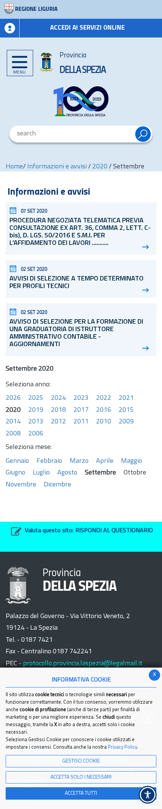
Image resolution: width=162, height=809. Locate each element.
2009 (126, 422)
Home (14, 167)
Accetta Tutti (81, 793)
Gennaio (17, 461)
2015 (126, 410)
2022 (103, 398)
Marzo (79, 461)
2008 (13, 434)
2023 (81, 398)
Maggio (131, 461)
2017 (81, 410)
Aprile (104, 461)
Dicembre (57, 485)
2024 (58, 398)
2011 (81, 422)
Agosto (67, 473)
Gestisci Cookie (81, 761)
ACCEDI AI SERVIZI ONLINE (87, 28)
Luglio (41, 473)
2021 (126, 398)
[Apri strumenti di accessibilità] (148, 795)
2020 (99, 167)
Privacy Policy (122, 747)
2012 (58, 422)
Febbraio (49, 461)
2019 (35, 410)
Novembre (21, 485)
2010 (103, 422)
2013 (35, 422)
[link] (81, 101)
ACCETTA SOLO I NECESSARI (81, 777)
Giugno (15, 473)
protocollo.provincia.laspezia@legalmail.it (82, 663)
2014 (13, 422)
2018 (58, 410)
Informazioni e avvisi (57, 167)
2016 (103, 410)
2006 (35, 434)
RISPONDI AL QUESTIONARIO (114, 531)
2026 (13, 398)
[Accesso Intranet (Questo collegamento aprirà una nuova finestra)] (10, 28)
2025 (35, 398)
